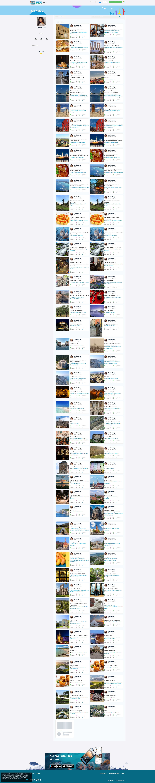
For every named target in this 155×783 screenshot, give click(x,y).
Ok (26, 779)
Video (61, 17)
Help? (95, 2)
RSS (92, 2)
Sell (64, 17)
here (19, 778)
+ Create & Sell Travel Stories (115, 2)
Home (44, 2)
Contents (57, 17)
